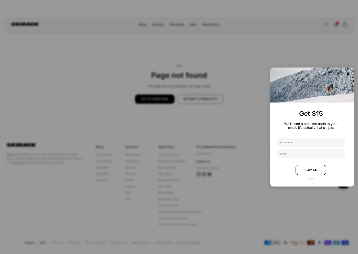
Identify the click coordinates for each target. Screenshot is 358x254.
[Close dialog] (348, 74)
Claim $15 (311, 169)
